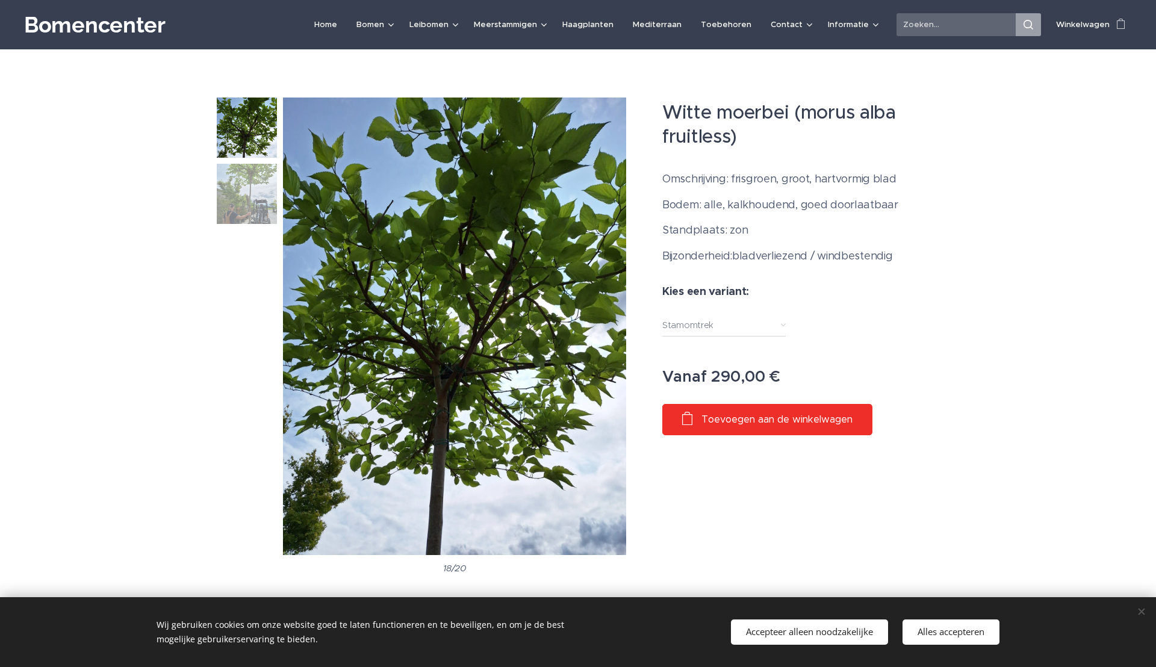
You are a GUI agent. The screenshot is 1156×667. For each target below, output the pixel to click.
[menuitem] (329, 25)
